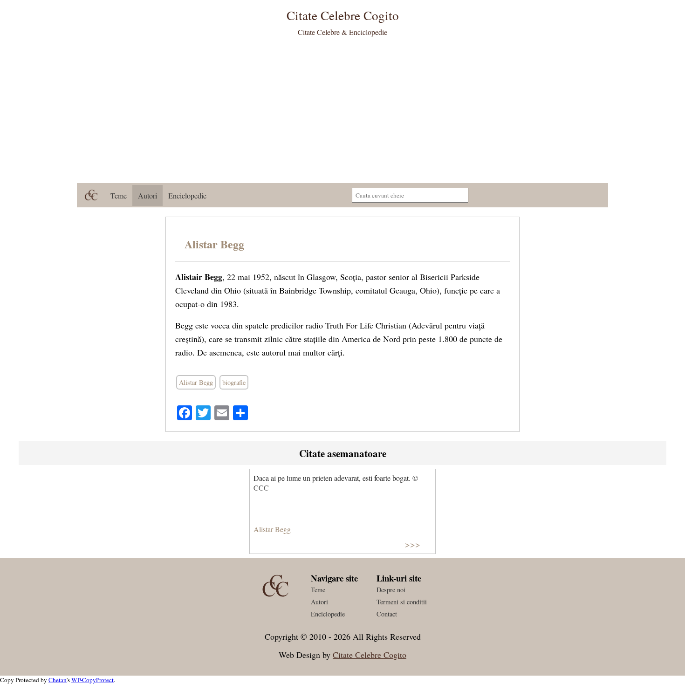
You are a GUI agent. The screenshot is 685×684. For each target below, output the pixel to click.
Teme (118, 195)
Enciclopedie (187, 195)
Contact (387, 613)
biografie (234, 382)
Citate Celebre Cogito (369, 654)
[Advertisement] (342, 113)
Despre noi (391, 589)
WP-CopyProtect (92, 680)
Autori (147, 195)
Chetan (57, 680)
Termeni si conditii (402, 601)
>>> (412, 544)
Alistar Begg (214, 244)
